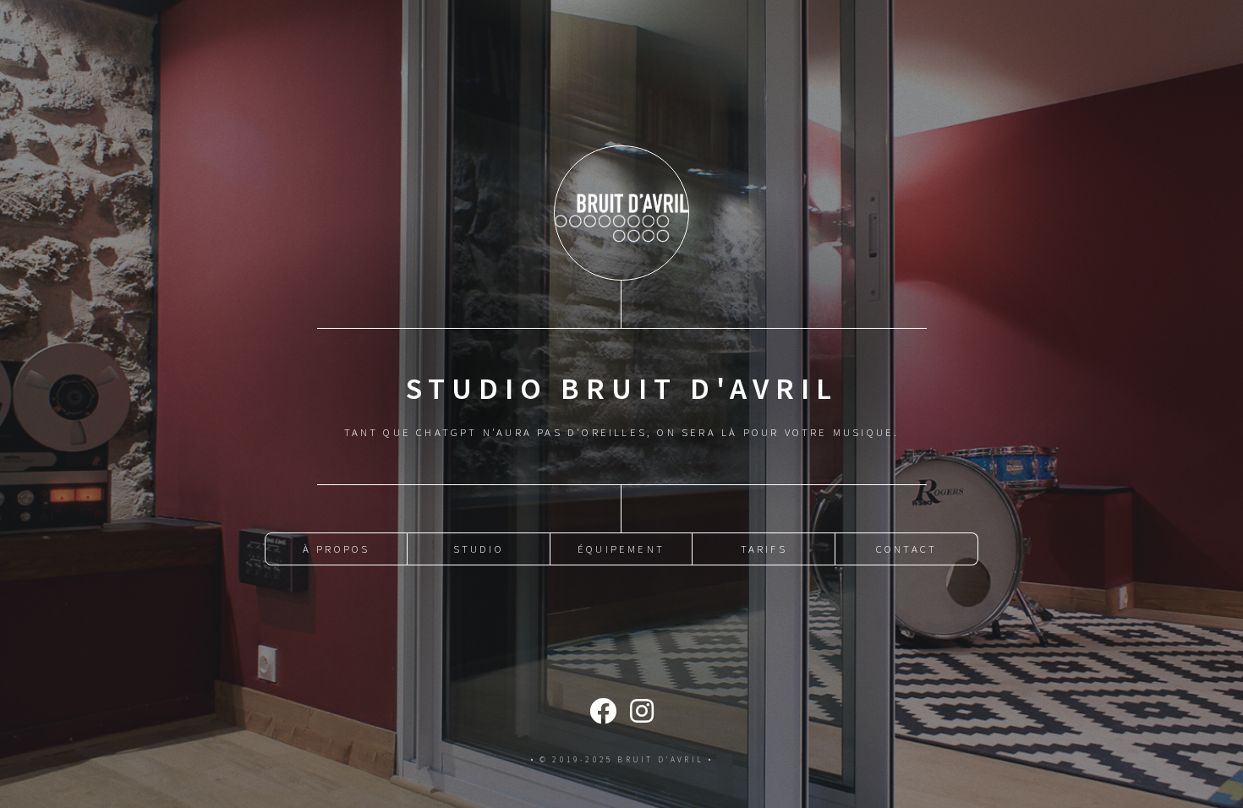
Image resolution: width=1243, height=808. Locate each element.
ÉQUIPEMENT (621, 548)
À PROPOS (336, 548)
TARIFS (764, 548)
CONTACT (906, 548)
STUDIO (478, 548)
